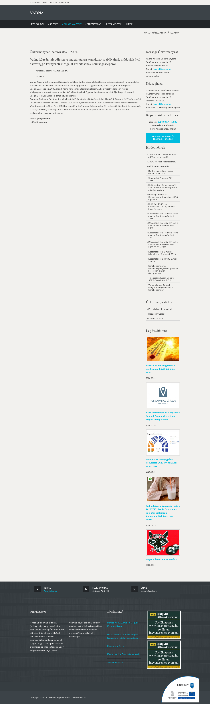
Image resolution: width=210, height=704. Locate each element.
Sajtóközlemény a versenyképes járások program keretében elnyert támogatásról (163, 269)
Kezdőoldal (37, 24)
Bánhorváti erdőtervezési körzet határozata (160, 172)
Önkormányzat (73, 24)
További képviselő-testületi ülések (163, 137)
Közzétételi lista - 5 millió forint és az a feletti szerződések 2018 (163, 216)
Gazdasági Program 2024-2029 (161, 179)
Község (54, 24)
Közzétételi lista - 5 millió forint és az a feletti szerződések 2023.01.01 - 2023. (163, 244)
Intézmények (113, 24)
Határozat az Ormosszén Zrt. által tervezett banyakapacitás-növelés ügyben (163, 187)
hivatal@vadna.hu (162, 69)
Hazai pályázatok (156, 314)
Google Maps (50, 591)
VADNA (37, 12)
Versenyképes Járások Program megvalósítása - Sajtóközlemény (160, 287)
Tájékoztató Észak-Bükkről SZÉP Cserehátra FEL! (161, 279)
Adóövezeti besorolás (158, 166)
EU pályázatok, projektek (160, 309)
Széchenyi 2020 (115, 662)
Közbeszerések (155, 318)
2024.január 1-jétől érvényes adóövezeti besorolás (162, 155)
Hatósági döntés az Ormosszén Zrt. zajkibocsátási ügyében (163, 197)
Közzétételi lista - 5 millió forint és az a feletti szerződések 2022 (163, 235)
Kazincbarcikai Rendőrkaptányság (123, 654)
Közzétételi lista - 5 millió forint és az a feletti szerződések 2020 (163, 225)
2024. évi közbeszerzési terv (162, 161)
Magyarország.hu (115, 646)
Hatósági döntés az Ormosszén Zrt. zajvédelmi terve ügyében (161, 206)
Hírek (129, 24)
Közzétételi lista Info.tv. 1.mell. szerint (163, 260)
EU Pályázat (94, 24)
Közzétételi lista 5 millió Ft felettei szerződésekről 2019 (162, 252)
